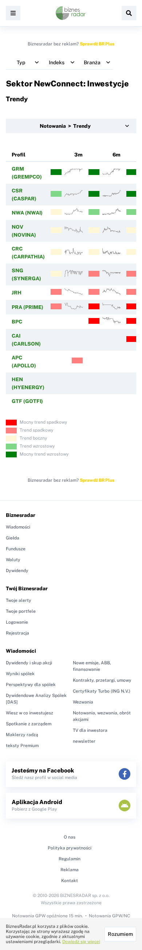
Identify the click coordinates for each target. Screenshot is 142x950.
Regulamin (69, 858)
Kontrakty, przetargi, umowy (102, 680)
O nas (69, 837)
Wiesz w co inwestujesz (29, 712)
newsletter (84, 741)
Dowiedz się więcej (81, 941)
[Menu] (13, 13)
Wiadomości (18, 527)
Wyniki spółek (20, 673)
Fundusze (15, 548)
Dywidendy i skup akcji (29, 662)
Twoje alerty (18, 600)
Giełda (12, 538)
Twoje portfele (21, 611)
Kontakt (69, 880)
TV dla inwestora (90, 730)
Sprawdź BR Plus (97, 43)
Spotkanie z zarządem (28, 723)
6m (117, 155)
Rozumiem (120, 934)
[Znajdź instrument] (129, 13)
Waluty (13, 559)
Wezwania (83, 702)
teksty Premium (22, 745)
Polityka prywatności (69, 848)
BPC (17, 322)
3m (78, 155)
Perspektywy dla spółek (31, 684)
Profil (18, 155)
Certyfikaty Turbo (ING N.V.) (101, 691)
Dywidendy (17, 570)
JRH (16, 292)
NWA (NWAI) (27, 213)
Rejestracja (17, 633)
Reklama (69, 869)
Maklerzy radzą (22, 734)
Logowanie (17, 622)
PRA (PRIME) (27, 307)
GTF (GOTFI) (27, 401)
